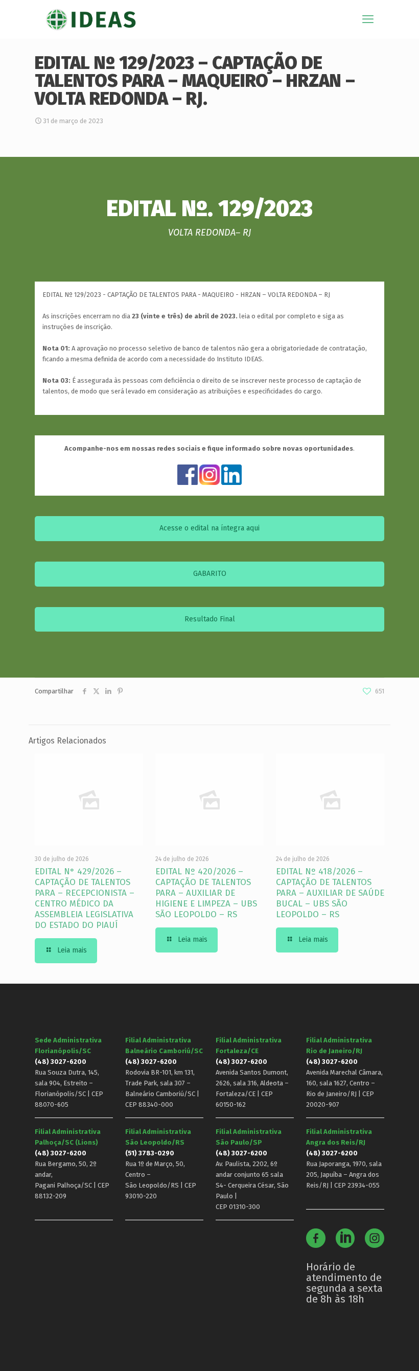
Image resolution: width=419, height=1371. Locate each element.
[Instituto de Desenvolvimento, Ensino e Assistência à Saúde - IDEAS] (90, 19)
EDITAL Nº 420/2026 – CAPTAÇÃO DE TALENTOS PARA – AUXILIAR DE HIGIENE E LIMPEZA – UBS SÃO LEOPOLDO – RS (206, 893)
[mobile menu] (368, 19)
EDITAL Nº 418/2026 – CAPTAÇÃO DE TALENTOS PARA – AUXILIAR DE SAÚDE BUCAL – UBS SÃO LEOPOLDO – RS (330, 893)
